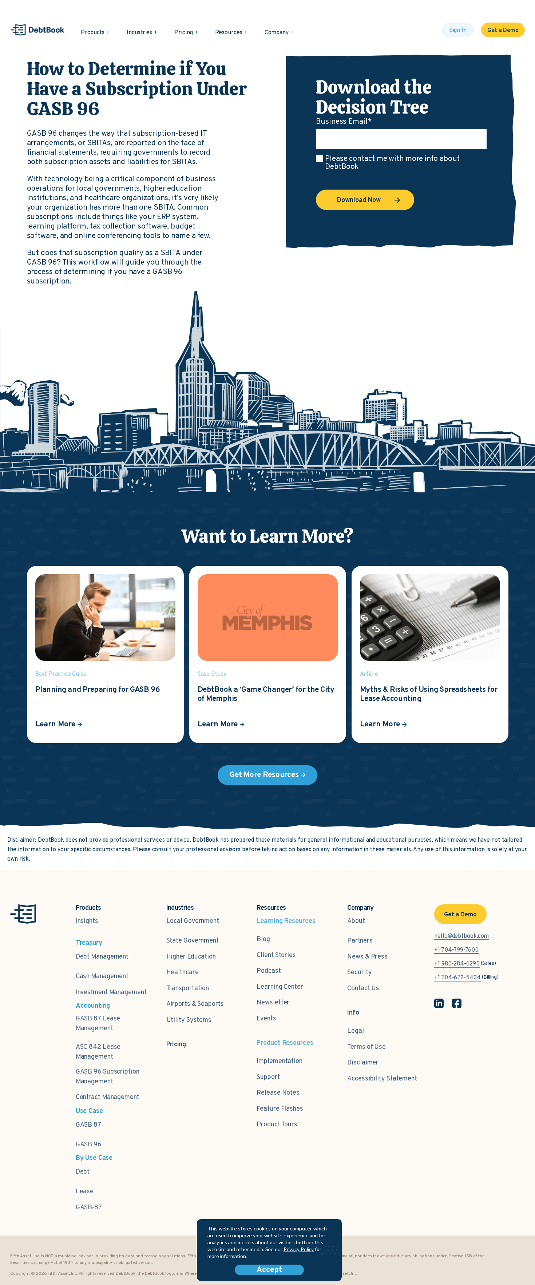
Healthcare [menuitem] (182, 972)
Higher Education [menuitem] (191, 957)
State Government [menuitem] (192, 941)
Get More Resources (264, 775)
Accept (269, 1270)
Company (277, 32)
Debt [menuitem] (83, 1172)
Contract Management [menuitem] (107, 1097)
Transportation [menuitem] (187, 988)
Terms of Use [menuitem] (366, 1047)
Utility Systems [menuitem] (189, 1020)
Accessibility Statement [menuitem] (382, 1079)
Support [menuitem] (268, 1077)
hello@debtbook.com (461, 936)
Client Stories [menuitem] (276, 955)
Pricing (183, 32)
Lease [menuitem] (85, 1191)
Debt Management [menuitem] (102, 957)
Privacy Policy (299, 1249)
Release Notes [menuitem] (278, 1093)
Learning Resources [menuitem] (286, 921)
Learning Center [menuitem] (280, 987)
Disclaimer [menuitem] (363, 1063)
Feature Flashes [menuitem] (280, 1109)
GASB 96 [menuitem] (89, 1145)
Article (369, 674)
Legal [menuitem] (355, 1031)
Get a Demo (503, 30)
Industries (139, 32)
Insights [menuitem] (87, 921)
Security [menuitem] (359, 972)
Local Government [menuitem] (192, 921)
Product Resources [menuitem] (285, 1043)
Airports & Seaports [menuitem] (195, 1004)
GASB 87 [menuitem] (88, 1125)
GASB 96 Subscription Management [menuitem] (107, 1077)
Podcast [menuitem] (269, 971)
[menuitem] (176, 1041)
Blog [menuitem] (263, 939)
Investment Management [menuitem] (111, 992)
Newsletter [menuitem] (273, 1003)
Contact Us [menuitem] (363, 988)
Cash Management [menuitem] (102, 976)
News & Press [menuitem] (367, 957)
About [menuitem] (356, 921)
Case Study (212, 674)
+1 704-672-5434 (457, 977)
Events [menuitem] (266, 1019)
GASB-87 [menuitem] (89, 1207)
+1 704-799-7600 (456, 950)
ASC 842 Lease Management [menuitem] (98, 1052)
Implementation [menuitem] (279, 1061)
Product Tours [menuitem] (277, 1125)
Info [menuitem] (353, 1013)
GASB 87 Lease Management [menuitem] (98, 1024)
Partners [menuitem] (359, 941)
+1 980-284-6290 (457, 964)
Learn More (55, 724)
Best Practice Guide (61, 674)
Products (92, 32)
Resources (228, 32)
